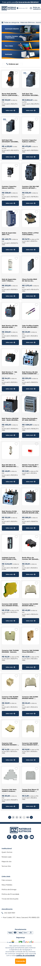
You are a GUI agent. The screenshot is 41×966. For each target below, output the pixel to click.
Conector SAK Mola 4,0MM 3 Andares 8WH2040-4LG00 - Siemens (9, 790)
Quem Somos (7, 852)
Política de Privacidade (10, 894)
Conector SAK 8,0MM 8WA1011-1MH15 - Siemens (30, 604)
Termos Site (6, 866)
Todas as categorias (11, 22)
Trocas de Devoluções (10, 899)
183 (27, 817)
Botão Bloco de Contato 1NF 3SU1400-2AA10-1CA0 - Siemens (30, 558)
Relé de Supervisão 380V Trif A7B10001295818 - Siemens (9, 233)
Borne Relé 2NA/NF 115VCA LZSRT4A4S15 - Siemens (10, 94)
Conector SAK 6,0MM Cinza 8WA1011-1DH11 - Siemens (30, 744)
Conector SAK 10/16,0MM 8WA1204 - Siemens (10, 744)
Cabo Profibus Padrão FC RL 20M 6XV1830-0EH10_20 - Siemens (30, 326)
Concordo (20, 961)
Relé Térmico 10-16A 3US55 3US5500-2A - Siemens (9, 512)
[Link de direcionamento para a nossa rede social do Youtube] (32, 837)
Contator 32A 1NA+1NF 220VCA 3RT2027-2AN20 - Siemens (30, 187)
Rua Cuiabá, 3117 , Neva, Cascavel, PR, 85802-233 (21, 917)
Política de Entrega (9, 889)
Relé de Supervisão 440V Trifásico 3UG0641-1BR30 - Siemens (9, 280)
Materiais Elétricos (27, 22)
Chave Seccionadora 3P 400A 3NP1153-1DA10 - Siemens (29, 419)
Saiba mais (9, 110)
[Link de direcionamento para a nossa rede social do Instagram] (15, 837)
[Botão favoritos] (16, 72)
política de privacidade (25, 955)
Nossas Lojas (6, 857)
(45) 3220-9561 (9, 913)
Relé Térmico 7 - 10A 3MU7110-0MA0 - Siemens (9, 372)
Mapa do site (6, 861)
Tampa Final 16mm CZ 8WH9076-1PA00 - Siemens (30, 790)
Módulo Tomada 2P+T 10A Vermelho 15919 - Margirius (30, 465)
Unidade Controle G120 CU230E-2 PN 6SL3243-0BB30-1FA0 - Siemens (10, 558)
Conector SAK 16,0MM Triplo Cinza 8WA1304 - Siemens (10, 697)
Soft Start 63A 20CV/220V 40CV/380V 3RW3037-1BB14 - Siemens (10, 141)
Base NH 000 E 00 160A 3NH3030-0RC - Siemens (9, 465)
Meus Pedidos (7, 885)
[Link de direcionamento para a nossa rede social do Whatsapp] (26, 837)
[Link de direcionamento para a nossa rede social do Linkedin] (20, 837)
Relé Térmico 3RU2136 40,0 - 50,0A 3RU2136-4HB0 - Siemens (10, 419)
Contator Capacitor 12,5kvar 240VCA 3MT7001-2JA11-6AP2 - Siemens (30, 141)
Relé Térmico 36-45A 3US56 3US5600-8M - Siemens (30, 372)
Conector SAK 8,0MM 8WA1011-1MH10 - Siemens (30, 697)
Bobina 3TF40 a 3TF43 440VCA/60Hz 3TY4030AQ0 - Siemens (30, 233)
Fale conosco (7, 880)
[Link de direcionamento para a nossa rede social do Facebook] (9, 837)
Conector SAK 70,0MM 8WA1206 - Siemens (10, 651)
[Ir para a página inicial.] (9, 8)
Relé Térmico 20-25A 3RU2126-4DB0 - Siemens (9, 326)
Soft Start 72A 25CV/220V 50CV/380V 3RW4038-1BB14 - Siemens (30, 94)
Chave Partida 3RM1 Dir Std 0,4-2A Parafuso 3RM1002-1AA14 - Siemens (29, 280)
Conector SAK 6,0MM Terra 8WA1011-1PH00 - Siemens (10, 604)
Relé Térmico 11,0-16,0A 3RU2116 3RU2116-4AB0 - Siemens (30, 512)
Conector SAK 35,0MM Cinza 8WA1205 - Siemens (30, 651)
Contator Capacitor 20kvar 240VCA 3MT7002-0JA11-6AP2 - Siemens (10, 187)
